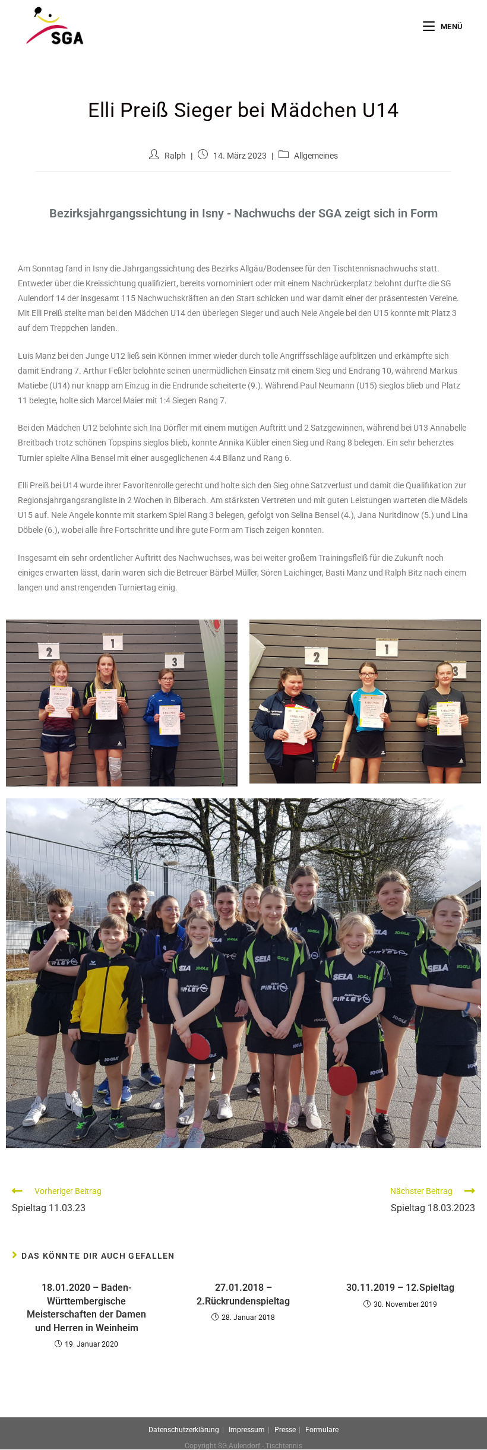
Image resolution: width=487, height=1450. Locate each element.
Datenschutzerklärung (183, 1430)
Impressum (247, 1430)
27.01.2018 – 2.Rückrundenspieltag (243, 1294)
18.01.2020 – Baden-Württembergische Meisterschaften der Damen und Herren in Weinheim (86, 1307)
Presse (285, 1430)
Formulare (322, 1430)
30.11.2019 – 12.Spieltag (400, 1287)
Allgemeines (316, 155)
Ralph (175, 155)
